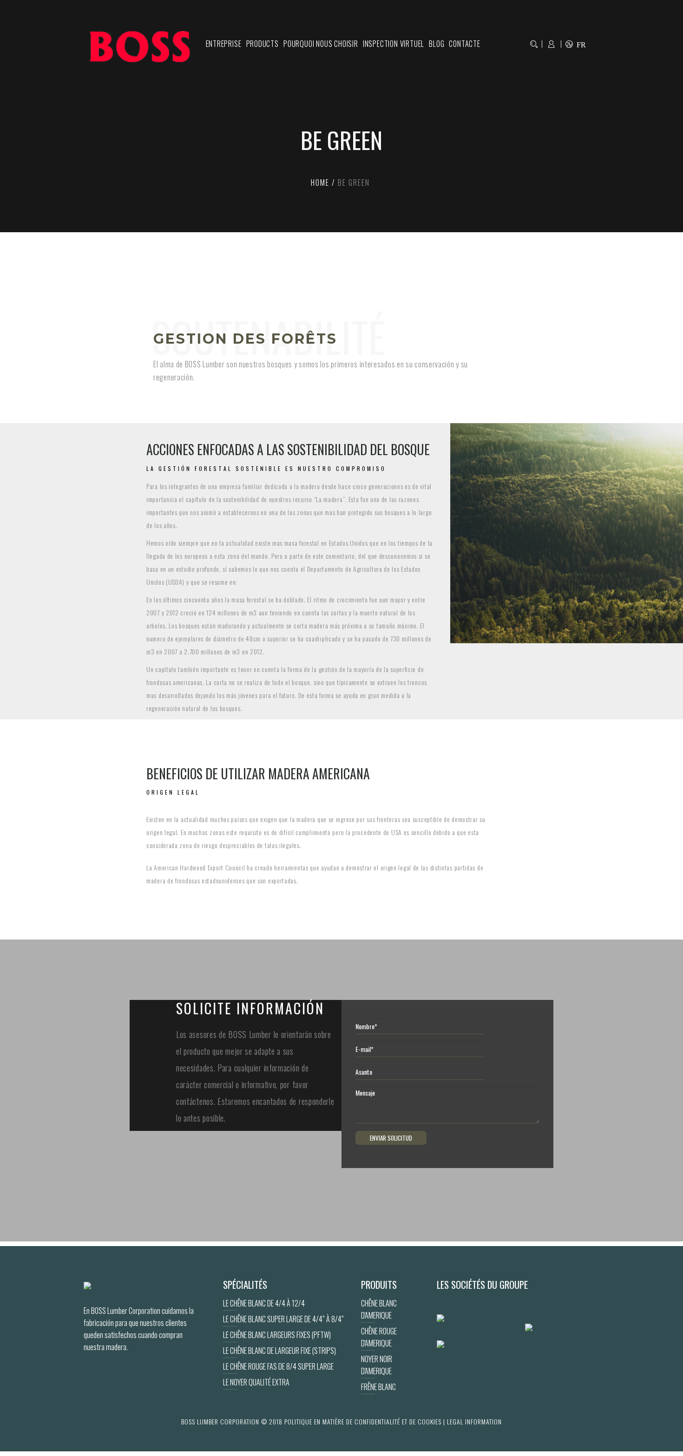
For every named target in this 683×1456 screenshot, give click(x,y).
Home (320, 182)
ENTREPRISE (224, 43)
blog (436, 43)
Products (262, 43)
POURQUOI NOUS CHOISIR (320, 43)
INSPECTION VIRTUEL (393, 43)
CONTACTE (464, 43)
